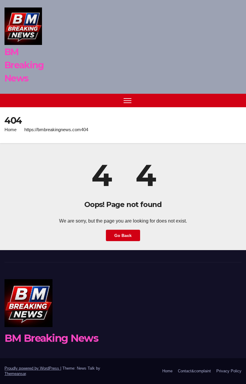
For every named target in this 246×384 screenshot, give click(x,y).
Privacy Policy (229, 371)
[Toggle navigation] (127, 100)
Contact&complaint (194, 371)
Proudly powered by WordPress (32, 368)
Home (10, 129)
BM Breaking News (24, 65)
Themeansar (15, 373)
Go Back (123, 235)
